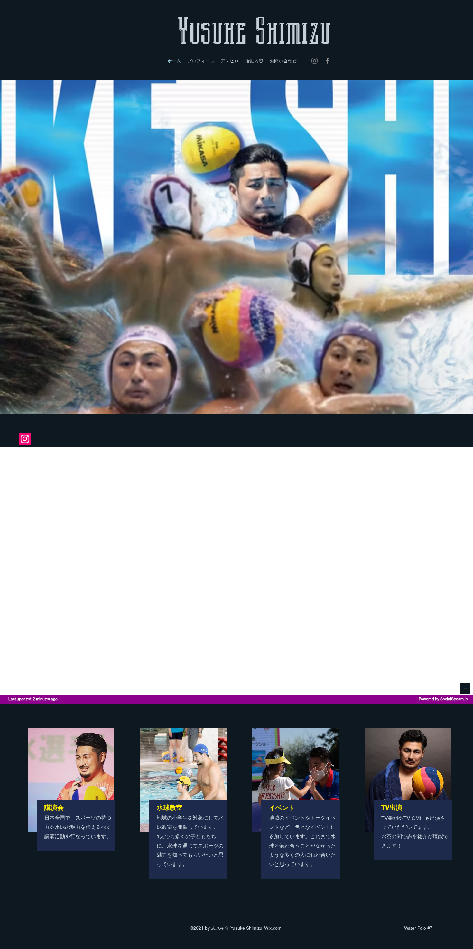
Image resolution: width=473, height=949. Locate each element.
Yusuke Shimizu (254, 31)
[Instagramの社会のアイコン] (25, 439)
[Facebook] (327, 61)
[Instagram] (315, 61)
